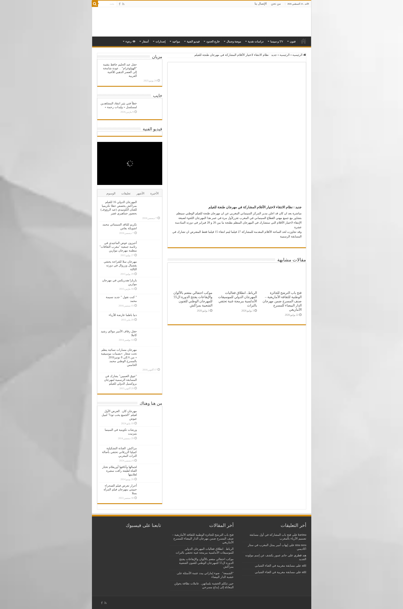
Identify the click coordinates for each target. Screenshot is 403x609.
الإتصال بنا (261, 3)
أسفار (145, 41)
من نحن (276, 3)
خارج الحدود (213, 41)
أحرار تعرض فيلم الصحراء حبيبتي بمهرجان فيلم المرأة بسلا (120, 489)
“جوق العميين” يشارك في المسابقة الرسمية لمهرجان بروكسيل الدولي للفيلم (120, 380)
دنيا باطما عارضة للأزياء (123, 315)
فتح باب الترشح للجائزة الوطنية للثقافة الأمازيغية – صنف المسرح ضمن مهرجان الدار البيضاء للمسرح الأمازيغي (282, 301)
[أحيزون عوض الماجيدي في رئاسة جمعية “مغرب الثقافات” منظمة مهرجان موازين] (149, 248)
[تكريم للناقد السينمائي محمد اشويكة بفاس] (149, 230)
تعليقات (126, 193)
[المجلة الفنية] (281, 21)
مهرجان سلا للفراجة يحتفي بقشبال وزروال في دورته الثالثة (120, 265)
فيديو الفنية (193, 41)
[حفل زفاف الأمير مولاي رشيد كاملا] (149, 337)
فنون (293, 41)
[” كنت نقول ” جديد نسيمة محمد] (149, 302)
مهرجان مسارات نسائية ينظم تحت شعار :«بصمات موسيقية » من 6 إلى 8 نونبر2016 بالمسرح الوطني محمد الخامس (119, 357)
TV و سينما (276, 41)
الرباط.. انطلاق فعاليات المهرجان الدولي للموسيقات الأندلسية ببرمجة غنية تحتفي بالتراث (237, 299)
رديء (128, 41)
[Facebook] (119, 4)
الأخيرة (154, 193)
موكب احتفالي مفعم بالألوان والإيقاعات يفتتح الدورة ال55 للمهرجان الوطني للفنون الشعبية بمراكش (192, 299)
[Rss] (123, 4)
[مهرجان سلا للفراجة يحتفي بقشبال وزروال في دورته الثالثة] (149, 268)
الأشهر (140, 193)
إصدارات (161, 41)
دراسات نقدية (256, 41)
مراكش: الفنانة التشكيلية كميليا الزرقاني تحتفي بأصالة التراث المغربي (119, 452)
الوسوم (110, 193)
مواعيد (176, 41)
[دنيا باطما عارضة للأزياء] (149, 320)
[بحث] (95, 4)
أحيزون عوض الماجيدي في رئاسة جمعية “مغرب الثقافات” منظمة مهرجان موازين (118, 246)
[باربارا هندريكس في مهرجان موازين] (149, 285)
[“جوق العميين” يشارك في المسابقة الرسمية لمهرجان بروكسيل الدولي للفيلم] (149, 382)
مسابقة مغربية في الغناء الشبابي (275, 565)
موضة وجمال (233, 41)
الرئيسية (297, 54)
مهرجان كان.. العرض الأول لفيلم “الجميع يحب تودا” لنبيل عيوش (119, 415)
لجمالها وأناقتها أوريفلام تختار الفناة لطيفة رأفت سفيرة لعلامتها (119, 470)
